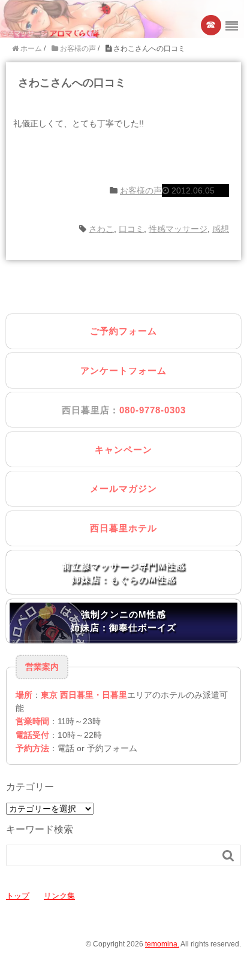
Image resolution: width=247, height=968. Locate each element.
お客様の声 (141, 190)
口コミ (131, 229)
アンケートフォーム (123, 370)
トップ (17, 895)
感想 (220, 229)
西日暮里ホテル (123, 528)
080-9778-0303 (152, 410)
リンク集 (59, 895)
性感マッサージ (178, 229)
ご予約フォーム (123, 331)
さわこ (101, 229)
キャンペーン (123, 449)
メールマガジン (123, 488)
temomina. (162, 944)
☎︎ (211, 25)
